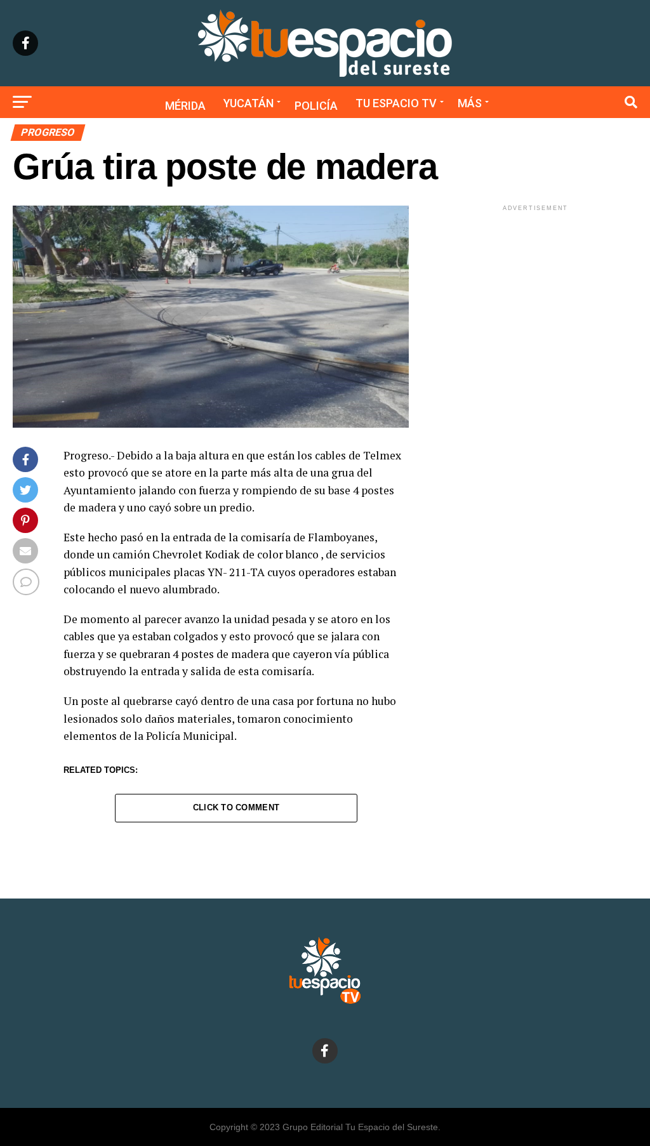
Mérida (185, 105)
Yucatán (248, 103)
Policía (316, 105)
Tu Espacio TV (396, 103)
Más (470, 103)
